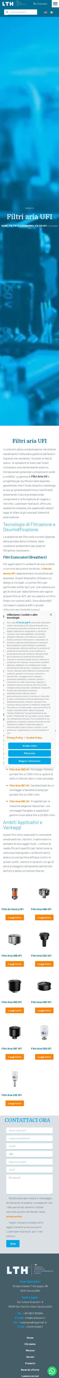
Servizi (30, 1356)
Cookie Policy (34, 737)
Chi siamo (30, 1343)
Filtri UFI (41, 225)
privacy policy (14, 1216)
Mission (30, 1350)
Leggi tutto (14, 917)
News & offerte (30, 1369)
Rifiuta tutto (29, 753)
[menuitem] (46, 12)
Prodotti (30, 1363)
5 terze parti (23, 622)
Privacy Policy (15, 737)
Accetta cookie (29, 746)
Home (4, 225)
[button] (51, 614)
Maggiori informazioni (29, 761)
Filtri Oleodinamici (21, 225)
